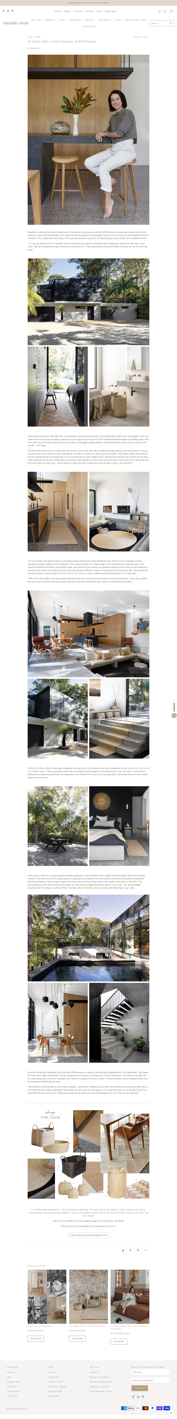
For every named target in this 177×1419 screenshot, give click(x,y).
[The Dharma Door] (15, 23)
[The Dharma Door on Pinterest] (12, 11)
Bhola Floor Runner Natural (105, 1213)
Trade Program (110, 11)
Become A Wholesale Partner (101, 1382)
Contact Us (94, 1372)
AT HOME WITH (34, 48)
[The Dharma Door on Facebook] (3, 11)
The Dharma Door (20, 1409)
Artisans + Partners (55, 1382)
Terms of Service (13, 1391)
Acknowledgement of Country (101, 1391)
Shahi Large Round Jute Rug (132, 1209)
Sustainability (53, 1396)
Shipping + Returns (14, 1382)
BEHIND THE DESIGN (77, 1331)
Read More (36, 1339)
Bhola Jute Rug (127, 1213)
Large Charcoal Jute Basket (104, 1209)
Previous (137, 37)
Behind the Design (55, 1391)
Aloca (113, 1226)
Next (146, 37)
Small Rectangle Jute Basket (45, 1209)
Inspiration (89, 11)
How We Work (53, 1377)
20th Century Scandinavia (73, 573)
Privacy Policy (12, 1396)
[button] (37, 20)
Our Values (78, 11)
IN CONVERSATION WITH (120, 1334)
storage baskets (128, 768)
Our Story (52, 1372)
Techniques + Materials (57, 1387)
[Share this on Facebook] (130, 1251)
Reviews (57, 11)
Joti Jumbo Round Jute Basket (75, 1209)
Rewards (67, 11)
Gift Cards (11, 1372)
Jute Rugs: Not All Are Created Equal (87, 1326)
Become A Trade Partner (99, 1377)
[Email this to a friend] (145, 1251)
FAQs (9, 1377)
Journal (99, 11)
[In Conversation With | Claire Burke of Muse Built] (130, 1297)
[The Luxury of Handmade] (47, 1297)
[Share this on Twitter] (123, 1251)
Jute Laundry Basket (81, 1213)
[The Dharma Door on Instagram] (7, 11)
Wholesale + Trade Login (99, 1387)
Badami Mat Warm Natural (57, 1213)
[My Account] (159, 11)
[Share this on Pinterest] (138, 1251)
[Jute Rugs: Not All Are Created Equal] (88, 1297)
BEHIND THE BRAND (35, 1331)
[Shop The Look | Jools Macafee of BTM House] (88, 1239)
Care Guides (11, 1387)
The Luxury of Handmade (40, 1326)
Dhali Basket (36, 1213)
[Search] (170, 23)
